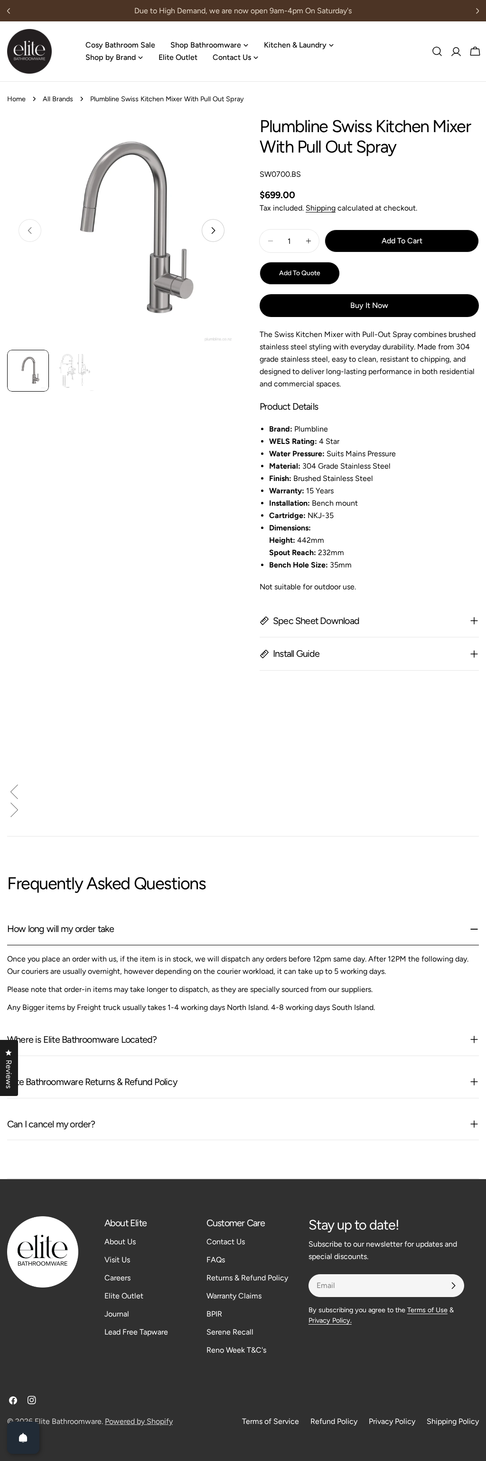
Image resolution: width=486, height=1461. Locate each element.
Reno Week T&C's (236, 1350)
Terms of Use (427, 1310)
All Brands (58, 99)
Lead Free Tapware (136, 1331)
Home (16, 99)
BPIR (214, 1313)
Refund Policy (333, 1421)
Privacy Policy (392, 1421)
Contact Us (225, 1241)
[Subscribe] (453, 1286)
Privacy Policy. (330, 1320)
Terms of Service (270, 1421)
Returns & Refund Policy (247, 1277)
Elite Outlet (123, 1295)
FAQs (215, 1259)
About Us (120, 1241)
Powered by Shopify (139, 1421)
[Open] (23, 1438)
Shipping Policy (453, 1421)
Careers (117, 1277)
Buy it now (369, 305)
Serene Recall (229, 1331)
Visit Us (117, 1259)
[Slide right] (213, 230)
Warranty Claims (234, 1295)
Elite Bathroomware (68, 1421)
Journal (116, 1313)
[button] (243, 794)
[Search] (437, 51)
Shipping (321, 207)
